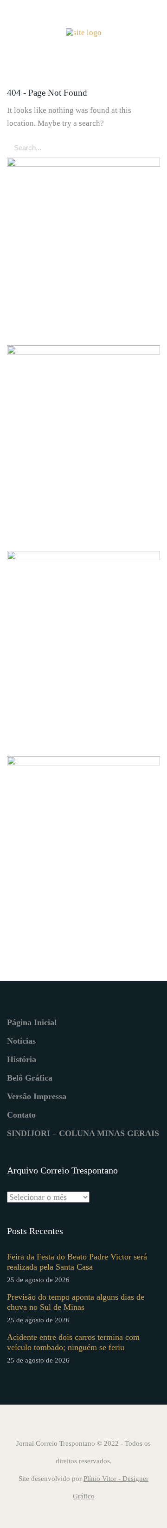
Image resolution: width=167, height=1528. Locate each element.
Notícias (21, 1040)
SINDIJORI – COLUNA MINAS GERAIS (83, 1133)
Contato (21, 1114)
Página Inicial (32, 1022)
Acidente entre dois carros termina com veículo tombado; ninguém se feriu (73, 1342)
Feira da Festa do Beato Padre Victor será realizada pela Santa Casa (77, 1261)
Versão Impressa (36, 1096)
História (21, 1059)
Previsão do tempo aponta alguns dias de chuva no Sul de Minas (75, 1302)
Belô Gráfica (29, 1077)
